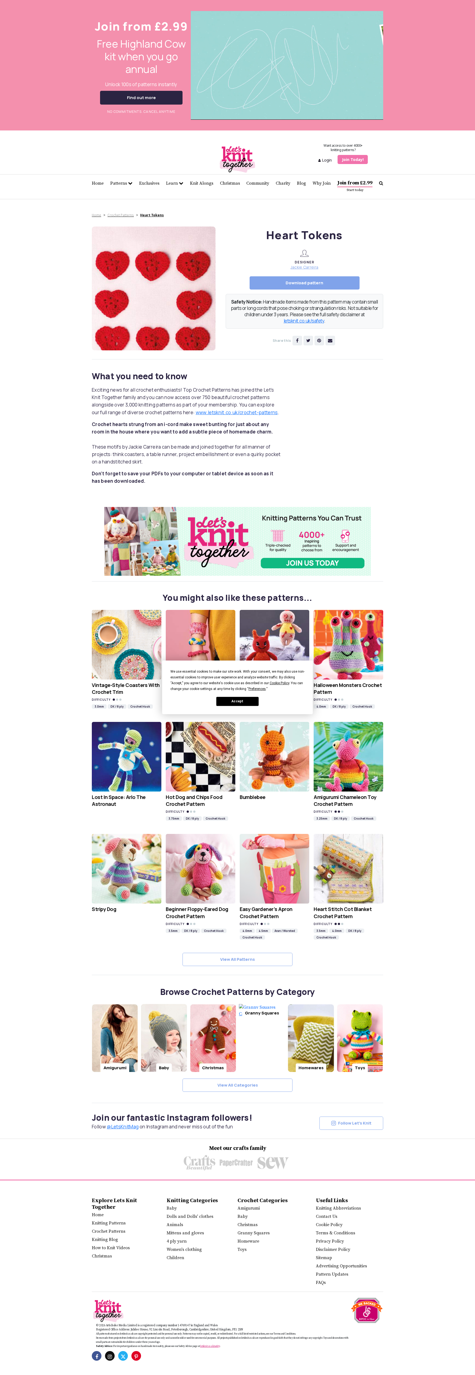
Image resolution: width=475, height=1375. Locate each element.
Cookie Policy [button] (279, 683)
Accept (237, 701)
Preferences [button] (257, 689)
